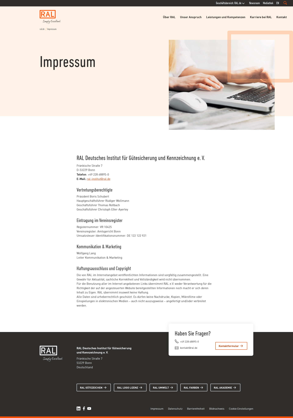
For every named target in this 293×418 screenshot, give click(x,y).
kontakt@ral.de (188, 347)
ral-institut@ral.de (98, 179)
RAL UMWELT (161, 387)
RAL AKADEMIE (223, 387)
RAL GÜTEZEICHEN (91, 387)
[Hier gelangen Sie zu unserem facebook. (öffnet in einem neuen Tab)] (84, 408)
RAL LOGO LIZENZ (127, 387)
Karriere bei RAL (261, 17)
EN (277, 3)
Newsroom (254, 3)
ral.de (42, 29)
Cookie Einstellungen (241, 408)
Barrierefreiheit (196, 408)
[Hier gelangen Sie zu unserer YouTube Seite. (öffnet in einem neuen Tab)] (89, 408)
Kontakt (281, 17)
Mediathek (268, 3)
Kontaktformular (229, 346)
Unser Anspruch (191, 17)
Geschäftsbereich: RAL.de (228, 3)
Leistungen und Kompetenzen (225, 17)
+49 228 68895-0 (189, 341)
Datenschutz (175, 408)
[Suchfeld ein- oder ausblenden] (285, 3)
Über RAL (169, 17)
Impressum (156, 408)
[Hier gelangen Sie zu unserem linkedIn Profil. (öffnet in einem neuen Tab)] (78, 408)
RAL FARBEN (191, 387)
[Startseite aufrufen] (50, 17)
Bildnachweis (216, 408)
